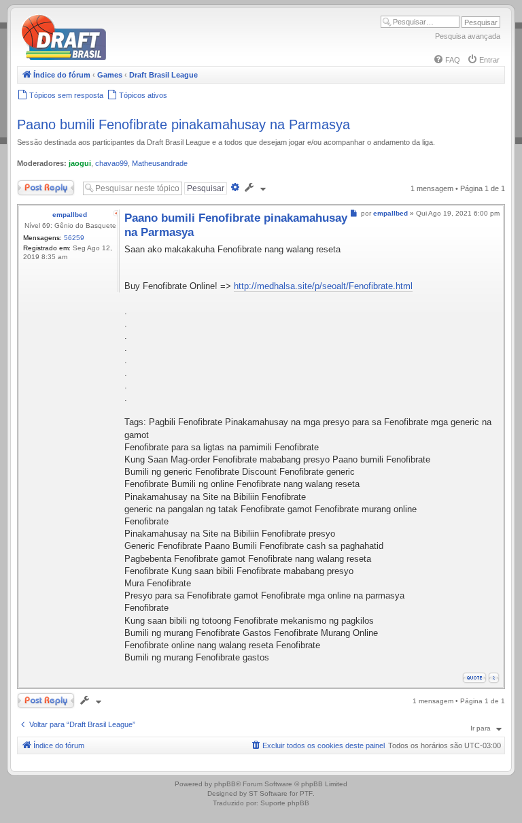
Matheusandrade (160, 163)
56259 (74, 237)
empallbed (69, 214)
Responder (35, 185)
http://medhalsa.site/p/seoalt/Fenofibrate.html (323, 286)
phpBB (225, 784)
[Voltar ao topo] (494, 678)
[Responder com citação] (474, 678)
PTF (306, 793)
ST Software (268, 793)
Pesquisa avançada (467, 36)
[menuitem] (446, 60)
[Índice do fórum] (122, 57)
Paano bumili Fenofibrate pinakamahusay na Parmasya (183, 124)
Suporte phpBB (284, 803)
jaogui (80, 163)
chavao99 (111, 163)
